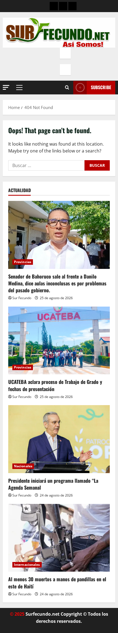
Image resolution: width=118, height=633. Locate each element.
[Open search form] (67, 87)
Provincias (22, 262)
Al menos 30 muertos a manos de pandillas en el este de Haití (57, 582)
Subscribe (101, 87)
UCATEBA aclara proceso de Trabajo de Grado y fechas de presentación (55, 385)
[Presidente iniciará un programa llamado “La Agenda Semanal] (59, 439)
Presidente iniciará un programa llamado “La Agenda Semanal (53, 484)
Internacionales (27, 564)
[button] (6, 87)
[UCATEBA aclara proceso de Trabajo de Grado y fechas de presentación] (59, 341)
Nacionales (23, 466)
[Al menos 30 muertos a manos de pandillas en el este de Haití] (59, 538)
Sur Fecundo (21, 298)
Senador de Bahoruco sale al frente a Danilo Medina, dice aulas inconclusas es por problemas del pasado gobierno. (57, 283)
